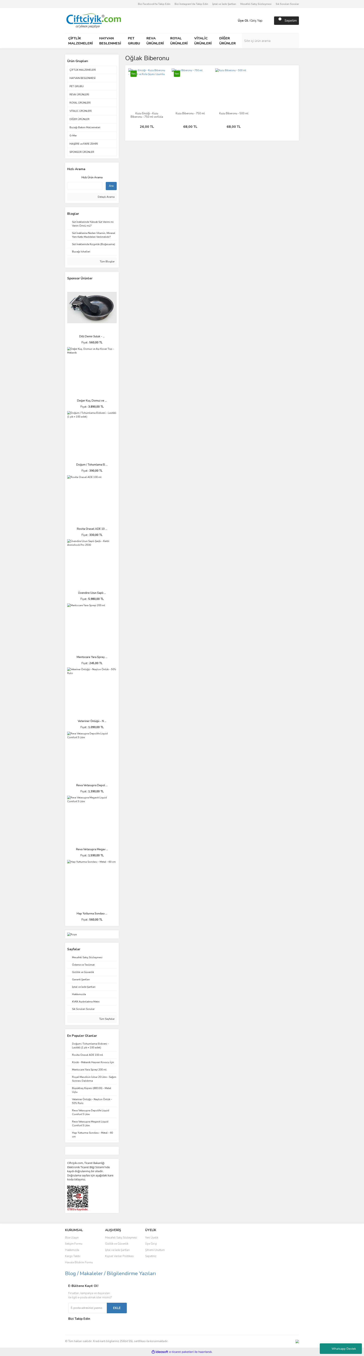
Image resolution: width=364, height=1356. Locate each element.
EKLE (117, 1308)
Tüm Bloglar (107, 261)
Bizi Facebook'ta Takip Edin (154, 4)
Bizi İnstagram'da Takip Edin (191, 4)
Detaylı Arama (106, 197)
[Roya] (72, 934)
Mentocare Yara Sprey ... (92, 657)
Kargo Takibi (72, 1256)
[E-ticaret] (181, 1352)
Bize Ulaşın (72, 1238)
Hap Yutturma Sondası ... (92, 914)
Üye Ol (243, 21)
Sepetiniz (150, 1256)
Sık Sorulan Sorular (287, 4)
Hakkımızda (72, 1250)
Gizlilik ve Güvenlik (116, 1244)
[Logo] (93, 20)
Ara (111, 186)
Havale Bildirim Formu (79, 1262)
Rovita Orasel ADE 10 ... (92, 529)
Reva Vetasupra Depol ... (92, 785)
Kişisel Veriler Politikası (119, 1256)
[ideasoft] (159, 1352)
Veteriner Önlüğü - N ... (92, 721)
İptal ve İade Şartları (224, 4)
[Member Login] (233, 20)
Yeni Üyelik (151, 1238)
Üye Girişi (151, 1244)
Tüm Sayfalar (107, 1019)
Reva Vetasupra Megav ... (92, 849)
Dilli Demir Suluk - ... (92, 336)
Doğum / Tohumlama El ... (92, 465)
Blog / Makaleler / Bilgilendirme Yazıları (110, 1273)
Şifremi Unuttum (155, 1250)
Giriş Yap (256, 21)
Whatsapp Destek (344, 1349)
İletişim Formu (73, 1244)
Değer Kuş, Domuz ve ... (92, 401)
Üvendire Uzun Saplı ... (92, 593)
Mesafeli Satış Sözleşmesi (256, 4)
